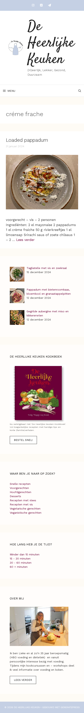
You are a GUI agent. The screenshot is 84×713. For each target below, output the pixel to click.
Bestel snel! (23, 440)
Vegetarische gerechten (25, 508)
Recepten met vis (21, 504)
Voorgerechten (19, 488)
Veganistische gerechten (25, 512)
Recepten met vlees (23, 500)
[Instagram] (33, 5)
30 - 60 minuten (20, 562)
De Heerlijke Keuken (51, 43)
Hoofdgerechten (20, 492)
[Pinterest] (41, 5)
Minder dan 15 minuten (24, 554)
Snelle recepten (20, 483)
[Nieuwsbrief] (49, 5)
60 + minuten (19, 566)
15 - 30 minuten (20, 558)
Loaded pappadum (27, 140)
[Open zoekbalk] (79, 91)
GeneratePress (70, 707)
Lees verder (25, 240)
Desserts (15, 496)
